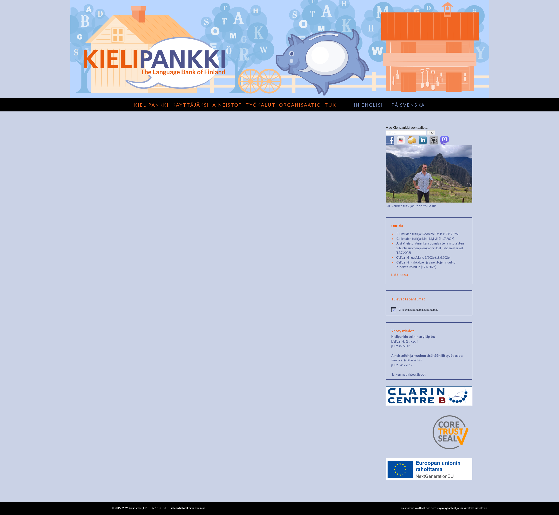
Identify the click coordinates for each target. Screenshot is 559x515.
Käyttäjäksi (190, 105)
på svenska (408, 105)
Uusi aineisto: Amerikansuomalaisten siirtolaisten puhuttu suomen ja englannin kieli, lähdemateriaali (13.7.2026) (430, 248)
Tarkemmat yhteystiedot (408, 374)
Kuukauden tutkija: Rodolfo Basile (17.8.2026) (427, 234)
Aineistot (227, 105)
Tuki (331, 105)
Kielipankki (151, 105)
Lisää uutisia (399, 275)
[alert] (429, 309)
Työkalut (261, 105)
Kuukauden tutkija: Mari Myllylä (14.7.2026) (425, 239)
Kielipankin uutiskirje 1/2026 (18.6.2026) (423, 257)
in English (369, 105)
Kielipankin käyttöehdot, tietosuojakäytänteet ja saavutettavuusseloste (444, 508)
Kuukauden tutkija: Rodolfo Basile (411, 206)
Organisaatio (300, 105)
